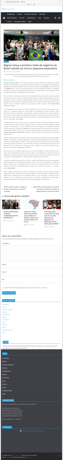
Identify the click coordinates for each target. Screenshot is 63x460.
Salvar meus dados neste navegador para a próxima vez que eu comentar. (25, 288)
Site (3, 279)
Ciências (19, 14)
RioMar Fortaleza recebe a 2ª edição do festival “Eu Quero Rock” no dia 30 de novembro (15, 189)
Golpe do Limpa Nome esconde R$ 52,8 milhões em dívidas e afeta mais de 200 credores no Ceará (31, 217)
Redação (19, 71)
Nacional (46, 18)
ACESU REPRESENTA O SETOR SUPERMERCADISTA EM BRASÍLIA (11, 215)
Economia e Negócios (30, 14)
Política (9, 21)
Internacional (31, 18)
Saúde (29, 21)
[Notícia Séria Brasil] (4, 18)
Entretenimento (12, 18)
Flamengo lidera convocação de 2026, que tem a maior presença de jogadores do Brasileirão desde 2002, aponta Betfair (51, 218)
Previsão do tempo (19, 21)
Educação (42, 14)
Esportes (22, 18)
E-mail (4, 272)
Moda (39, 18)
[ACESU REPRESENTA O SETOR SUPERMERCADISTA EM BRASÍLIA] (11, 201)
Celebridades (11, 14)
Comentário (6, 243)
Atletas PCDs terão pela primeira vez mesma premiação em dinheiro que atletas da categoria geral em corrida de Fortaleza (46, 189)
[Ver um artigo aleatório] (59, 18)
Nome (4, 264)
